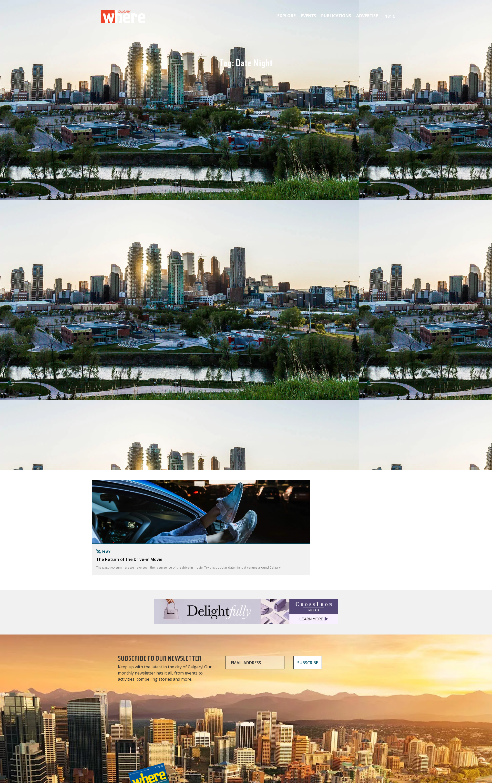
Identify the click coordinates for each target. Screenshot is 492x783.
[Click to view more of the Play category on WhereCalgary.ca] (201, 551)
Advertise (367, 15)
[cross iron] (246, 621)
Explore (286, 15)
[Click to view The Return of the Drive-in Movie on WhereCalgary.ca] (201, 512)
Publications (336, 15)
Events (308, 15)
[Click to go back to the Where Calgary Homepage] (123, 15)
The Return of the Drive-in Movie (129, 559)
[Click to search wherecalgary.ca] (398, 12)
